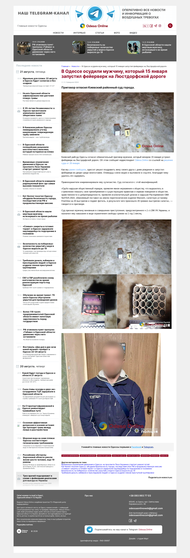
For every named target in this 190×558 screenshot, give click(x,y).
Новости (58, 32)
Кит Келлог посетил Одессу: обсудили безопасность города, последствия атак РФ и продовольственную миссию (111, 466)
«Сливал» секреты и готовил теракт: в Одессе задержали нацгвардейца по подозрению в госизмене (106, 468)
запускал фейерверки (70, 455)
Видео (133, 32)
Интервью (79, 32)
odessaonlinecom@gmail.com (146, 515)
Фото (117, 32)
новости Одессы (119, 455)
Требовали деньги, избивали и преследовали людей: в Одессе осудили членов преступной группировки (107, 473)
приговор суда (133, 455)
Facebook (136, 447)
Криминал (155, 455)
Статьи (99, 32)
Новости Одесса (104, 455)
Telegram (148, 447)
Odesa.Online (141, 160)
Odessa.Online (145, 529)
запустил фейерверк (88, 455)
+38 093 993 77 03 (140, 495)
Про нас (89, 495)
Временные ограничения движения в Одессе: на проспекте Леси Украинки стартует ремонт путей (105, 464)
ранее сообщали (77, 169)
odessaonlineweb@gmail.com (146, 508)
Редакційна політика (25, 525)
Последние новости (29, 65)
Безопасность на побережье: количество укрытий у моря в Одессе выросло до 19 (98, 471)
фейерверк (145, 455)
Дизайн (132, 538)
